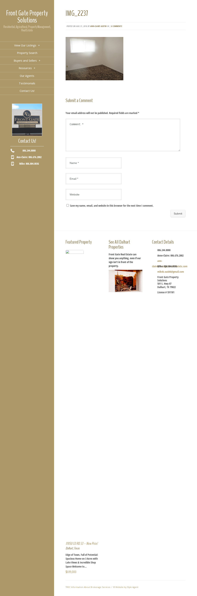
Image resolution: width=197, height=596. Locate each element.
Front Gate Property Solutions (27, 16)
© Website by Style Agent (125, 587)
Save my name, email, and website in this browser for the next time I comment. (112, 205)
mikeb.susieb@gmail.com (170, 271)
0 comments (116, 26)
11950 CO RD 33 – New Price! (82, 543)
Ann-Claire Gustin (98, 26)
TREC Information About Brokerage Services (88, 587)
